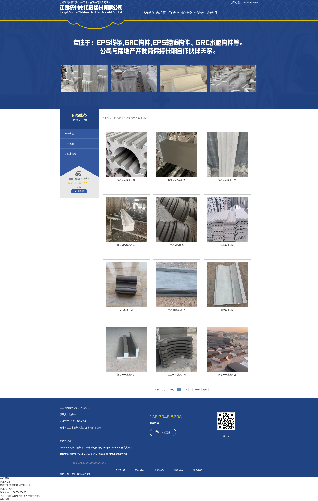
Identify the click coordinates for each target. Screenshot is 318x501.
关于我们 (120, 470)
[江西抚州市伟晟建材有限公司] (91, 13)
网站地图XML (84, 474)
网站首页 (119, 117)
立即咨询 (79, 191)
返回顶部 (4, 499)
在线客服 (166, 432)
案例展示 (178, 470)
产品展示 (130, 117)
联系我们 (197, 470)
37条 (157, 389)
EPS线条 (142, 117)
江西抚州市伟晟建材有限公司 (75, 407)
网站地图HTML (67, 474)
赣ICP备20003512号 (116, 454)
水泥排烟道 (70, 153)
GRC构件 (69, 143)
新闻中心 (159, 470)
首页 (164, 389)
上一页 (172, 389)
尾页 (205, 389)
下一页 (197, 389)
